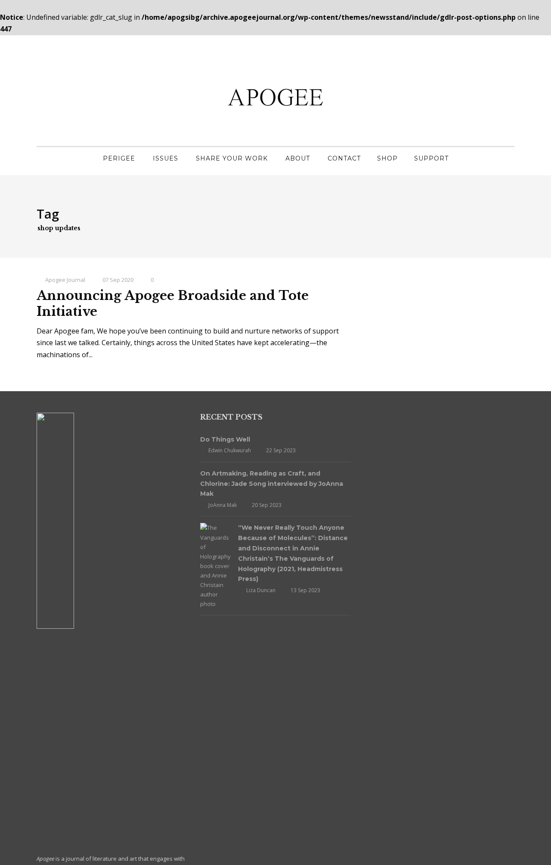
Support (431, 158)
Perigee (119, 158)
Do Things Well (225, 439)
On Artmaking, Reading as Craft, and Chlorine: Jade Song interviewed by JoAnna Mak (271, 484)
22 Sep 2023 (281, 450)
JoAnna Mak (222, 505)
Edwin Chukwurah (229, 450)
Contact (344, 158)
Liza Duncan (261, 590)
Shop (387, 158)
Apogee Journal (65, 280)
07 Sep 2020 (117, 280)
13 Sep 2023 (305, 590)
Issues (165, 158)
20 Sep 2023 (267, 505)
